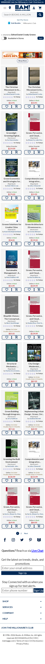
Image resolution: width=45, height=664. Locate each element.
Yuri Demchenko (12, 140)
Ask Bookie (15, 23)
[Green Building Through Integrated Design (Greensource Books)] (11, 400)
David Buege (14, 323)
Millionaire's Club (29, 23)
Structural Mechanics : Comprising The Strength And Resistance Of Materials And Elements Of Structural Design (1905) (12, 365)
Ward (8, 323)
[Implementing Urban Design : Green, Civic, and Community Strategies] (34, 400)
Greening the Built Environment (11, 460)
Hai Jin (6, 514)
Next (26, 533)
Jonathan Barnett (35, 371)
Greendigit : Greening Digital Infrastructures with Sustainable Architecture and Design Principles (11, 134)
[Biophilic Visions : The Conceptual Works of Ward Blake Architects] (11, 305)
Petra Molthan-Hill (12, 277)
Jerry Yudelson (13, 418)
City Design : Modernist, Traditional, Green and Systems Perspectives (34, 365)
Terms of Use (22, 640)
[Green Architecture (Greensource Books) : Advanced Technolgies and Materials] (34, 213)
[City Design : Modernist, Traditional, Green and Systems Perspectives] (34, 352)
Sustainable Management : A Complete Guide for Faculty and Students (11, 271)
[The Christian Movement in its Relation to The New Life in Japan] (11, 76)
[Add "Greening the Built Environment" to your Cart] (16, 480)
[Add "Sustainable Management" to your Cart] (16, 289)
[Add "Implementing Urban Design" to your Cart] (39, 433)
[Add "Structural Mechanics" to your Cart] (16, 385)
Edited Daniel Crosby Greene (13, 95)
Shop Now (22, 61)
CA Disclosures (35, 640)
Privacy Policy (22, 643)
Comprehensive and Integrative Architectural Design (34, 180)
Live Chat (38, 550)
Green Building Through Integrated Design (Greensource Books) (11, 413)
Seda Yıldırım (11, 186)
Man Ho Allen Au (34, 277)
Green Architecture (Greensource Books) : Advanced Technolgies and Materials (34, 226)
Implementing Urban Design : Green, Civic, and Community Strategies (34, 413)
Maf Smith (10, 466)
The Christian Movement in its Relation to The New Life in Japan (11, 88)
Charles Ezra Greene (12, 371)
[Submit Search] (40, 14)
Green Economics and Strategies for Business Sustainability (11, 180)
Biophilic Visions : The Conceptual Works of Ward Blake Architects (12, 317)
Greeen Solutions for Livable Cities (11, 225)
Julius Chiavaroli (35, 186)
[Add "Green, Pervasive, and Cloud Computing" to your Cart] (39, 152)
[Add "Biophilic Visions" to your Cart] (16, 337)
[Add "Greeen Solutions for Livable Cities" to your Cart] (16, 244)
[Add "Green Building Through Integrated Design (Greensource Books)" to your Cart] (16, 433)
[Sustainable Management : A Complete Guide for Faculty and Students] (11, 259)
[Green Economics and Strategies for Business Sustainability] (11, 167)
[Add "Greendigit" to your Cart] (16, 152)
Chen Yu (39, 323)
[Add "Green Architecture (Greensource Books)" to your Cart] (39, 244)
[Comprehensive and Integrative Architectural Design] (34, 167)
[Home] (22, 8)
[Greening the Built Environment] (11, 448)
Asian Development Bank (12, 232)
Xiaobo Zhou (32, 323)
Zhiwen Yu (31, 140)
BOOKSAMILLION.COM (26, 638)
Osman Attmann (35, 232)
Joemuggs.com (8, 640)
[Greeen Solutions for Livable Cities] (11, 213)
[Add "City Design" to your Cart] (39, 385)
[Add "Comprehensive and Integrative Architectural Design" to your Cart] (39, 198)
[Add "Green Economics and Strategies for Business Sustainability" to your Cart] (16, 198)
